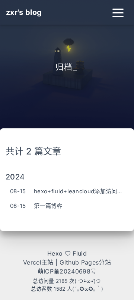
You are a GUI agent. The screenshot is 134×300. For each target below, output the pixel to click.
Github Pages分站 (85, 262)
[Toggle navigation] (118, 12)
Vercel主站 (38, 262)
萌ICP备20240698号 (67, 271)
